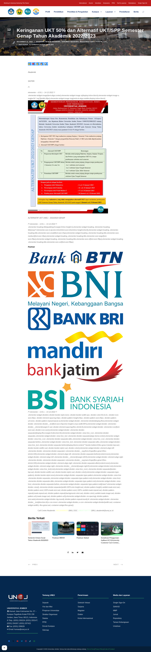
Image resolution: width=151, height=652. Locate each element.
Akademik (40, 42)
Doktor (80, 614)
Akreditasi (98, 3)
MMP (115, 610)
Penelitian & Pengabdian (77, 12)
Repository (117, 618)
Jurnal (115, 614)
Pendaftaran (124, 12)
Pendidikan (58, 12)
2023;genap (23, 45)
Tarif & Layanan (121, 3)
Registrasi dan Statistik (91, 42)
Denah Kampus (48, 626)
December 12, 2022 (25, 42)
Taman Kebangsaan (121, 622)
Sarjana (81, 607)
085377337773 (85, 510)
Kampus (95, 12)
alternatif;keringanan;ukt (41, 45)
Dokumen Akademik (70, 42)
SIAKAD (116, 607)
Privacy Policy (99, 649)
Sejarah (45, 603)
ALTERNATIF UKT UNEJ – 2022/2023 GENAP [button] (46, 218)
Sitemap (45, 630)
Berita (136, 12)
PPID (113, 3)
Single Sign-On (142, 3)
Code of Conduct (109, 649)
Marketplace (132, 3)
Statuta (45, 618)
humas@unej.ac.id (21, 629)
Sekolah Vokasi (84, 603)
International (83, 3)
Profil (47, 12)
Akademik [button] (32, 72)
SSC (105, 42)
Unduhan (116, 626)
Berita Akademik (53, 42)
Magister (81, 610)
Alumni (91, 3)
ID (4, 647)
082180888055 (62, 510)
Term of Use (90, 649)
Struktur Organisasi (49, 614)
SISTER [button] (31, 81)
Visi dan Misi (47, 607)
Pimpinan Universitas (50, 610)
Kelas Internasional (85, 618)
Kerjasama (106, 3)
